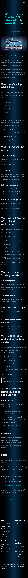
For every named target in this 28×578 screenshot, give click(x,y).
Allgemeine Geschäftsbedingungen (7, 548)
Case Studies (5, 529)
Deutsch (10, 572)
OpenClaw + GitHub (18, 555)
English (18, 572)
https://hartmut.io (10, 499)
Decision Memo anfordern (12, 486)
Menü (24, 2)
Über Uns (18, 523)
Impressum (4, 551)
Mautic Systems (5, 531)
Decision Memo (5, 523)
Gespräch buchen (20, 549)
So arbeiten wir (5, 526)
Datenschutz (5, 544)
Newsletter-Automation (4, 535)
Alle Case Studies (20, 551)
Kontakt (17, 526)
